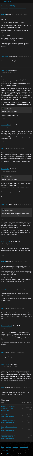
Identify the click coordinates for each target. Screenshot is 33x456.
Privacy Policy (4, 450)
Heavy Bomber (5, 414)
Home (2, 447)
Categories (8, 447)
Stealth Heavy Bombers (8, 420)
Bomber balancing (8, 5)
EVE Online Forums (6, 1)
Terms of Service (24, 447)
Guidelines (15, 447)
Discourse (9, 453)
